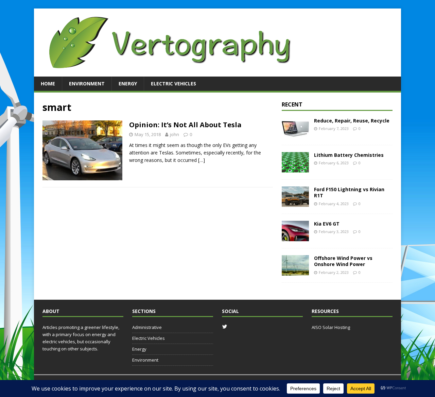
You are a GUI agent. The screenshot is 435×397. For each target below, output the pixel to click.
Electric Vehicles (173, 83)
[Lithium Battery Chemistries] (295, 168)
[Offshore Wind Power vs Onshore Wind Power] (295, 271)
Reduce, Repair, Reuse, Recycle (351, 120)
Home (48, 83)
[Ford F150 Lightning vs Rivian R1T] (295, 203)
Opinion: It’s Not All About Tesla (185, 124)
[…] (201, 160)
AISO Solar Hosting (331, 327)
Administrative (147, 327)
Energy (128, 83)
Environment (87, 83)
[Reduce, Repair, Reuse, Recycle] (295, 134)
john (174, 134)
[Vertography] (170, 72)
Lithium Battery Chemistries (349, 155)
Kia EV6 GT (327, 223)
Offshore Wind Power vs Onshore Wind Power (343, 261)
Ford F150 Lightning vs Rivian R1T (349, 192)
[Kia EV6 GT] (295, 237)
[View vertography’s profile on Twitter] (224, 326)
